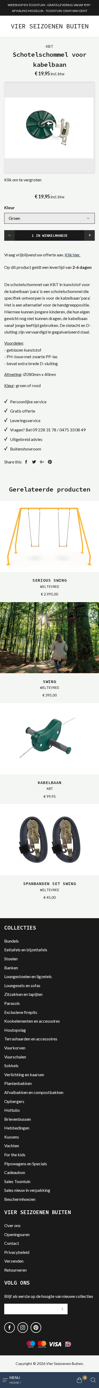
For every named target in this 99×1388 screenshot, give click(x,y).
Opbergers (14, 1101)
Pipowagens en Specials (25, 1163)
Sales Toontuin (17, 1181)
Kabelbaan (50, 785)
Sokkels (11, 1065)
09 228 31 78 (44, 429)
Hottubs (12, 1110)
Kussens (11, 1136)
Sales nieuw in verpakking (27, 1190)
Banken (11, 967)
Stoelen (11, 958)
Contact (11, 1243)
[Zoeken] (93, 1380)
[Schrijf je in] (62, 1309)
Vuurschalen (15, 1056)
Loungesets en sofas (22, 985)
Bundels (11, 940)
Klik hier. (72, 254)
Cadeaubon (14, 1172)
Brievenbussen (17, 1119)
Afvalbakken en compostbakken (33, 1092)
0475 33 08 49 (72, 429)
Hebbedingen (16, 1127)
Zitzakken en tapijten (23, 994)
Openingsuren (17, 1234)
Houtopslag (15, 1029)
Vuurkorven (14, 1047)
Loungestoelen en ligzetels (28, 976)
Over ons (12, 1225)
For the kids (14, 1154)
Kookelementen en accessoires (32, 1020)
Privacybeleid (16, 1252)
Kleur (9, 207)
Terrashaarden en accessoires (30, 1038)
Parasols (12, 1003)
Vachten (11, 1145)
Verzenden (13, 1260)
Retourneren (15, 1269)
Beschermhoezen (19, 1199)
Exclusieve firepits (20, 1012)
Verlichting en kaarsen (24, 1074)
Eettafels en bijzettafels (25, 949)
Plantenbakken (18, 1083)
